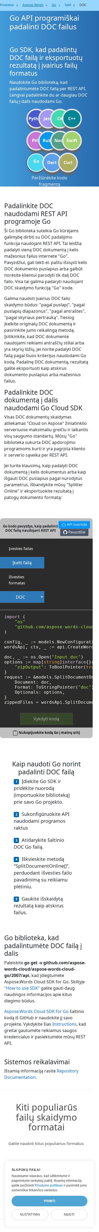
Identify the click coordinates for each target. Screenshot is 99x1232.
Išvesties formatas (17, 579)
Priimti (49, 1201)
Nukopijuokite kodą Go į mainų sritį (49, 732)
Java (48, 118)
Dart (52, 162)
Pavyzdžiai (76, 532)
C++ (72, 118)
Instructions (64, 1024)
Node (59, 140)
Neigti (69, 1214)
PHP (36, 140)
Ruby (48, 140)
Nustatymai (30, 1214)
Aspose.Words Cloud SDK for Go (36, 1011)
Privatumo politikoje (49, 1185)
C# (60, 118)
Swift (72, 140)
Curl (68, 162)
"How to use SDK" (22, 988)
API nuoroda (73, 523)
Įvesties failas (21, 548)
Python (36, 118)
